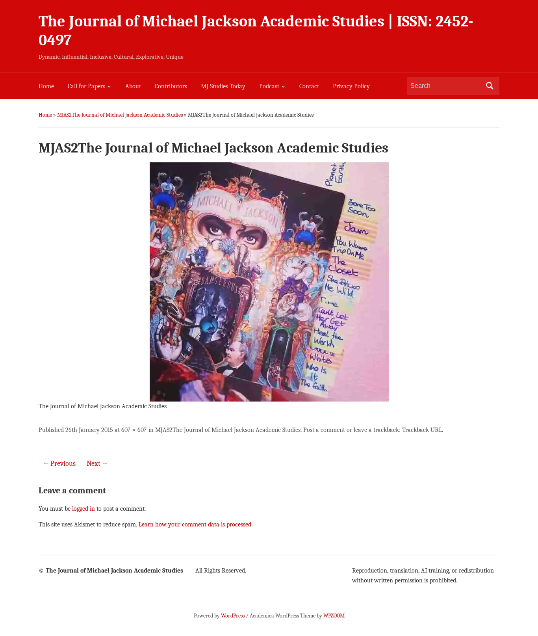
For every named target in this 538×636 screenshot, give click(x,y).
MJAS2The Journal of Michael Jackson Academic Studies (120, 115)
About (133, 86)
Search (489, 86)
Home (46, 86)
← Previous (59, 463)
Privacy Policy (351, 86)
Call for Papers (86, 86)
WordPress (233, 615)
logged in (83, 508)
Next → (97, 463)
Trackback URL (422, 429)
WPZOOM (334, 615)
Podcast (269, 86)
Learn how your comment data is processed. (195, 524)
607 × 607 (134, 429)
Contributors (171, 86)
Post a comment (324, 429)
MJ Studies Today (223, 86)
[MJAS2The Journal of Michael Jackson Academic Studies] (269, 281)
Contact (309, 86)
